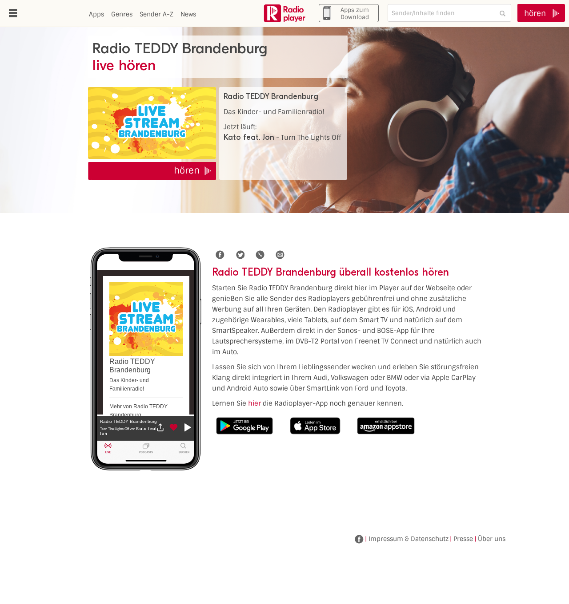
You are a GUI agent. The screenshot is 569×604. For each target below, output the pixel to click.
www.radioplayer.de (284, 13)
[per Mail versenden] (280, 254)
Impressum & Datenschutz (409, 539)
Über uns (491, 539)
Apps (96, 14)
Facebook (359, 539)
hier (254, 403)
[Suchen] (502, 13)
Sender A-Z (156, 14)
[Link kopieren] (260, 254)
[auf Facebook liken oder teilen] (220, 254)
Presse (463, 539)
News (188, 14)
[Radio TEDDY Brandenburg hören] (152, 123)
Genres (121, 14)
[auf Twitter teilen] (240, 254)
